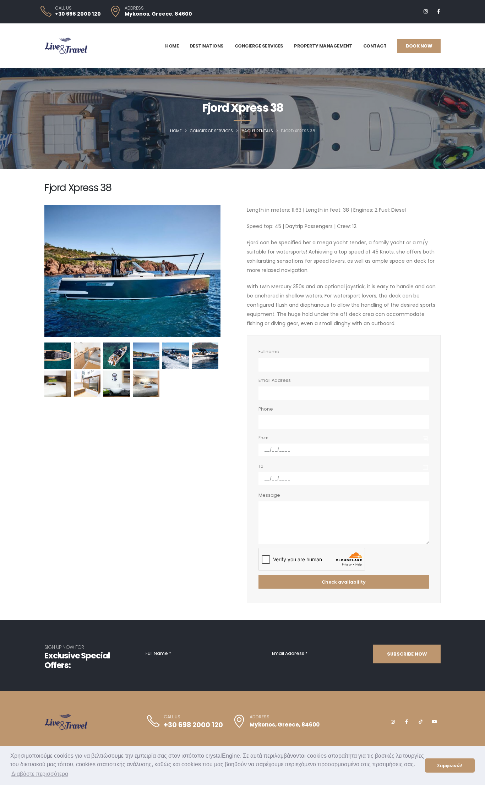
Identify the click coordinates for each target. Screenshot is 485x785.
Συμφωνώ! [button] (450, 765)
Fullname (268, 352)
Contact (375, 46)
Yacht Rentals (257, 131)
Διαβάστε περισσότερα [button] (39, 774)
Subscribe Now (407, 654)
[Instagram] (426, 11)
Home (172, 46)
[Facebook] (438, 11)
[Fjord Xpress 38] (57, 356)
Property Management (323, 46)
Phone (265, 409)
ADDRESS (134, 8)
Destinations (207, 46)
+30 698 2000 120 (78, 13)
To (260, 466)
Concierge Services (259, 46)
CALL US (63, 8)
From (263, 437)
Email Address (274, 380)
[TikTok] (420, 722)
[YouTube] (434, 722)
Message (269, 495)
